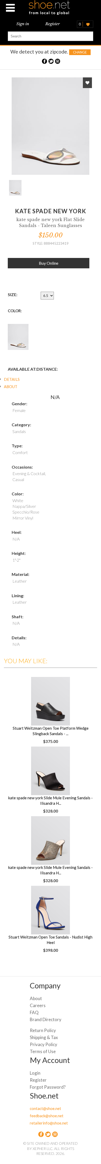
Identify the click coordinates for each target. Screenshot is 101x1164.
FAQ (34, 1012)
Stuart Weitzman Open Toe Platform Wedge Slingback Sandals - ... (51, 731)
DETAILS (12, 379)
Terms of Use (43, 1051)
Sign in (22, 23)
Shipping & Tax (44, 1037)
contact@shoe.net (45, 1108)
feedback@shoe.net (46, 1115)
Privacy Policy (43, 1044)
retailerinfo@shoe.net (49, 1123)
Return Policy (43, 1030)
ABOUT (10, 386)
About (36, 998)
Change (80, 52)
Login (35, 1073)
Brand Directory (45, 1019)
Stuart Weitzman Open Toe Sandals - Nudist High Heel (50, 940)
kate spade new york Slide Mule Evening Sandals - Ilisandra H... (50, 800)
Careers (38, 1005)
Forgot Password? (48, 1087)
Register (52, 23)
